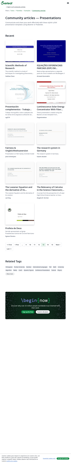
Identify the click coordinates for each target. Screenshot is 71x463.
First (9, 245)
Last (9, 249)
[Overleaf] (6, 3)
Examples (27, 11)
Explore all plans (42, 312)
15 (52, 245)
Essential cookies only (49, 458)
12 (39, 245)
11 (34, 245)
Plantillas (19, 11)
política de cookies (12, 461)
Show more (9, 274)
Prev (17, 245)
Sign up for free (28, 312)
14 (48, 245)
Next (58, 245)
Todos (12, 11)
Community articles (38, 11)
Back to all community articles (15, 7)
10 (30, 245)
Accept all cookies (63, 458)
